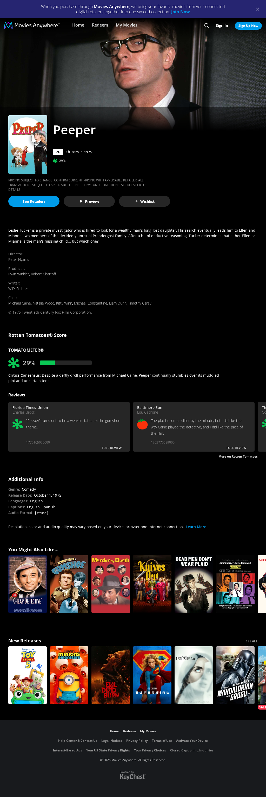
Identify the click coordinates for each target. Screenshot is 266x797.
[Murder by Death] (110, 584)
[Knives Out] (152, 584)
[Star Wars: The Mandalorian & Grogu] (235, 675)
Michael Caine (19, 303)
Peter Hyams (18, 259)
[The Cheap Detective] (27, 584)
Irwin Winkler (18, 273)
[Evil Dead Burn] (110, 675)
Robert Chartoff (43, 273)
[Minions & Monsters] (69, 675)
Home (78, 25)
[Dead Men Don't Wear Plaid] (194, 584)
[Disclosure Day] (194, 675)
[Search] (206, 25)
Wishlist (147, 201)
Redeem (100, 25)
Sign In (222, 25)
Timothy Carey (139, 303)
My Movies (126, 25)
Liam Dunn (118, 303)
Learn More (196, 526)
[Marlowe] (235, 584)
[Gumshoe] (69, 584)
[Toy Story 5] (27, 675)
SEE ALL (252, 641)
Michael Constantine (90, 303)
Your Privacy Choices (150, 750)
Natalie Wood (43, 303)
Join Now (180, 12)
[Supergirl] (152, 675)
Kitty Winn (64, 303)
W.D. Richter (18, 288)
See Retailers (34, 201)
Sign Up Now (248, 25)
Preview (92, 201)
